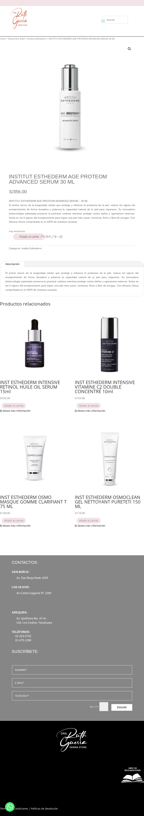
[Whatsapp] (10, 807)
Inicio (3, 38)
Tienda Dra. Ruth (16, 38)
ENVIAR (122, 707)
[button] (129, 49)
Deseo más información (16, 410)
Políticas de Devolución (44, 808)
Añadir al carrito (29, 236)
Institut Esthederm (37, 38)
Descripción (12, 264)
